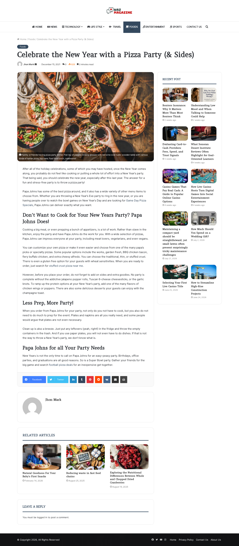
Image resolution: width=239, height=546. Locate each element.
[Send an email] (36, 64)
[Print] (123, 379)
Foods (133, 26)
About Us (216, 539)
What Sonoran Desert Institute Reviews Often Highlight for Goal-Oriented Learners (203, 151)
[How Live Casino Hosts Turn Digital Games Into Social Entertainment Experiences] (203, 176)
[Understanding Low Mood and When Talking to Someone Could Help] (203, 95)
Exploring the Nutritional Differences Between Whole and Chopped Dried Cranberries (127, 477)
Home (38, 26)
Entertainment (155, 26)
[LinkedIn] (73, 379)
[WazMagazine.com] (119, 10)
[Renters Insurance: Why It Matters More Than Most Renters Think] (175, 95)
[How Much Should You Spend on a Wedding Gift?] (203, 218)
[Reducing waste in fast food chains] (85, 457)
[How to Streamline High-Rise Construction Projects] (203, 272)
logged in (42, 517)
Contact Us (194, 26)
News (53, 26)
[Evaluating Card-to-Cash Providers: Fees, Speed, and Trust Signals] (175, 133)
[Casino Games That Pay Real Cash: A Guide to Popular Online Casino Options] (175, 176)
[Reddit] (98, 379)
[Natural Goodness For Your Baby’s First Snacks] (42, 457)
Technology (72, 26)
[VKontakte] (106, 379)
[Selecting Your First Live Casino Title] (175, 272)
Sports (177, 26)
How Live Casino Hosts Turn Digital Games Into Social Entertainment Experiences (202, 194)
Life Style (96, 26)
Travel (116, 26)
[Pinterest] (90, 379)
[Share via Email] (115, 379)
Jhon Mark (28, 64)
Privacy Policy (186, 539)
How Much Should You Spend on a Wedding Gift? (202, 232)
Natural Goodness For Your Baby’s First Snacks (39, 474)
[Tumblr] (81, 379)
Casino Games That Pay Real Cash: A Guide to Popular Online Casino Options (174, 194)
